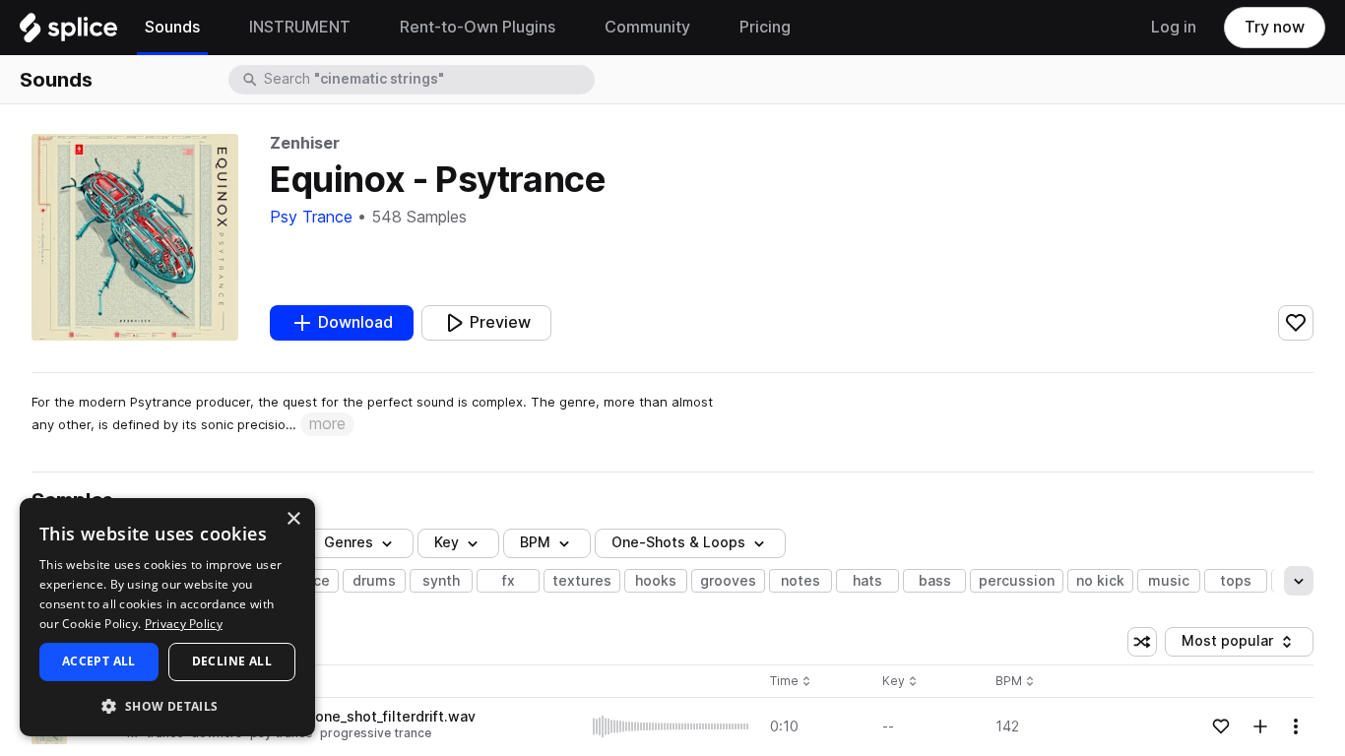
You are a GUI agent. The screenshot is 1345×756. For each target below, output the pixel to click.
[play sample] (671, 726)
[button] (167, 705)
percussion (1017, 581)
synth (441, 581)
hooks (655, 581)
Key (901, 681)
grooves (728, 581)
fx (508, 581)
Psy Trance (311, 217)
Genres (348, 542)
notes (800, 581)
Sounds (56, 80)
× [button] (293, 519)
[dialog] (167, 617)
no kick (1100, 581)
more (327, 423)
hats (867, 581)
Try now (1275, 27)
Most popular (1235, 644)
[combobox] (427, 80)
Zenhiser (305, 143)
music (1168, 581)
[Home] (68, 32)
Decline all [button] (232, 661)
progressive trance (375, 732)
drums (374, 581)
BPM (535, 542)
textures (581, 581)
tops (1235, 581)
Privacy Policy (184, 623)
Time (790, 681)
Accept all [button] (99, 661)
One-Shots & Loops (678, 542)
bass (935, 581)
